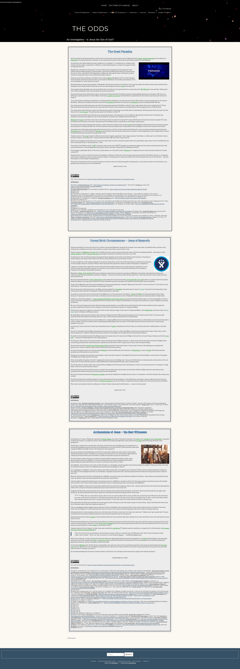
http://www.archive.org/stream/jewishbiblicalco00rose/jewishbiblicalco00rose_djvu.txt (94, 576)
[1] (71, 185)
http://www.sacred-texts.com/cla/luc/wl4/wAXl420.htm (99, 619)
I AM (93, 145)
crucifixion (147, 439)
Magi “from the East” (86, 273)
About (135, 5)
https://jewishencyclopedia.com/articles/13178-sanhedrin (131, 198)
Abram (109, 78)
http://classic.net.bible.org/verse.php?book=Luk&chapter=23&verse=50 (104, 626)
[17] (72, 220)
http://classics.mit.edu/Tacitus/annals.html (82, 616)
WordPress (132, 663)
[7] (71, 195)
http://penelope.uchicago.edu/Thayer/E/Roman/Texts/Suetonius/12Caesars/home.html (105, 617)
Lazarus (92, 517)
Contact (146, 661)
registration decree (93, 254)
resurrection (158, 439)
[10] (71, 199)
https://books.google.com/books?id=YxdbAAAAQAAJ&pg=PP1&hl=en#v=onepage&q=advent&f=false (118, 572)
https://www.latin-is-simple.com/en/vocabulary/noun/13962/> (116, 416)
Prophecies (133, 12)
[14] (72, 210)
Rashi (121, 535)
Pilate (94, 540)
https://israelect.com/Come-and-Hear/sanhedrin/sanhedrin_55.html (128, 189)
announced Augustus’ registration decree (108, 299)
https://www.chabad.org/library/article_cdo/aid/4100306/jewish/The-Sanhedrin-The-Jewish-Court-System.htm (101, 214)
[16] (71, 215)
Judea (142, 289)
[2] (71, 188)
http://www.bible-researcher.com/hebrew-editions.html (104, 575)
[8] (71, 196)
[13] (71, 208)
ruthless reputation (106, 381)
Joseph (133, 294)
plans (95, 525)
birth (138, 439)
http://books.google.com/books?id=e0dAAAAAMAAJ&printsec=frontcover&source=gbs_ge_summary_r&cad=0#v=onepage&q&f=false (107, 582)
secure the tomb (104, 540)
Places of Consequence (118, 12)
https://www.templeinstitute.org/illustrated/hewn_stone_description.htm (93, 204)
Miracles (99, 131)
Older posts (71, 638)
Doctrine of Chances (119, 5)
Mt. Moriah (144, 89)
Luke (81, 120)
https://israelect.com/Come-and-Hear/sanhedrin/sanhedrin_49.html (114, 595)
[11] (71, 201)
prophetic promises (113, 96)
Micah (104, 350)
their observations (96, 279)
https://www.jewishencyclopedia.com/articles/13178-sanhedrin (115, 211)
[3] (71, 189)
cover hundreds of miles (134, 279)
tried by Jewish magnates (145, 58)
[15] (71, 211)
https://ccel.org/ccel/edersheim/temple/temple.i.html (110, 217)
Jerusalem (134, 102)
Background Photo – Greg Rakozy (129, 661)
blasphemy (74, 60)
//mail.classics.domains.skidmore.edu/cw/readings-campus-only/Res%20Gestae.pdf (98, 406)
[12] (71, 207)
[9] (71, 198)
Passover (127, 150)
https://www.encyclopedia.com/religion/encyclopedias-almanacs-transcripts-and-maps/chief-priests (98, 597)
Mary (140, 294)
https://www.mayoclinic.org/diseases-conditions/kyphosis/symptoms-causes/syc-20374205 (114, 601)
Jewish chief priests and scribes (97, 345)
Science (142, 12)
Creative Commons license (107, 661)
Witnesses (151, 12)
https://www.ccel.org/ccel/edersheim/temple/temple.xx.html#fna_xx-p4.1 (148, 592)
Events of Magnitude (82, 12)
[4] (71, 191)
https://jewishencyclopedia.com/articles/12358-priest (100, 202)
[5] (71, 192)
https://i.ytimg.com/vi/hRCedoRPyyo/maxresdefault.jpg (86, 186)
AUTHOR (93, 661)
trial (128, 125)
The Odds (90, 29)
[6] (71, 193)
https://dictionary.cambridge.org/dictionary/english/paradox (110, 185)
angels (114, 326)
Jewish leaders (106, 439)
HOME (104, 5)
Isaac (122, 86)
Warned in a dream (98, 374)
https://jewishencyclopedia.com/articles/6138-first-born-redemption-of (117, 594)
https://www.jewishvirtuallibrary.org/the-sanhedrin (100, 212)
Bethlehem (149, 310)
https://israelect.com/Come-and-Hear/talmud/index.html (137, 585)
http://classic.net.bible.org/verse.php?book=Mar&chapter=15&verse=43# (141, 624)
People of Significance (99, 12)
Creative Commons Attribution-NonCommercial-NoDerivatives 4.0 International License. (111, 179)
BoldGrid (115, 663)
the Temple (84, 112)
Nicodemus (74, 131)
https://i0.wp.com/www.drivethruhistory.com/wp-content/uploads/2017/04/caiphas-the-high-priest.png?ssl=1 (138, 578)
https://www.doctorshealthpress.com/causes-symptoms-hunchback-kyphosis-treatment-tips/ (129, 603)
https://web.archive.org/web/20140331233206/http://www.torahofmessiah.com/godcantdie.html (132, 620)
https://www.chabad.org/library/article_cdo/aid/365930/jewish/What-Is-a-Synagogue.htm (127, 598)
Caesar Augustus (76, 254)
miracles (139, 441)
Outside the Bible (164, 12)
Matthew (74, 120)
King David (110, 102)
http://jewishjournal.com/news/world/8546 (82, 588)
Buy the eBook (165, 9)
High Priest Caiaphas (106, 523)
